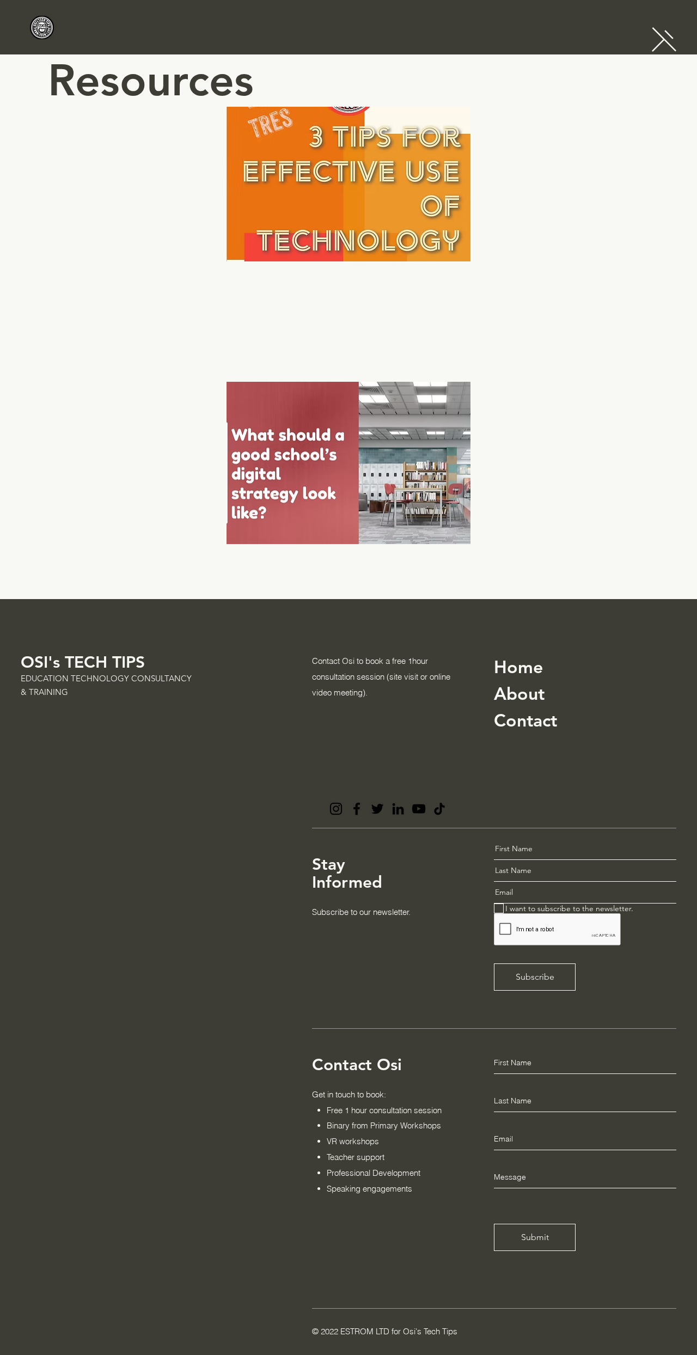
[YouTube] (419, 809)
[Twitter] (377, 809)
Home (518, 667)
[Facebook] (356, 809)
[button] (664, 39)
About (519, 693)
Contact (525, 720)
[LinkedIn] (398, 809)
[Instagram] (336, 809)
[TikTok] (439, 809)
